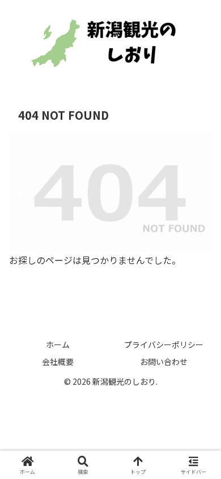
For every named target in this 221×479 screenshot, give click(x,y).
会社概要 (58, 361)
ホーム (58, 344)
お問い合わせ (164, 361)
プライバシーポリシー (163, 344)
